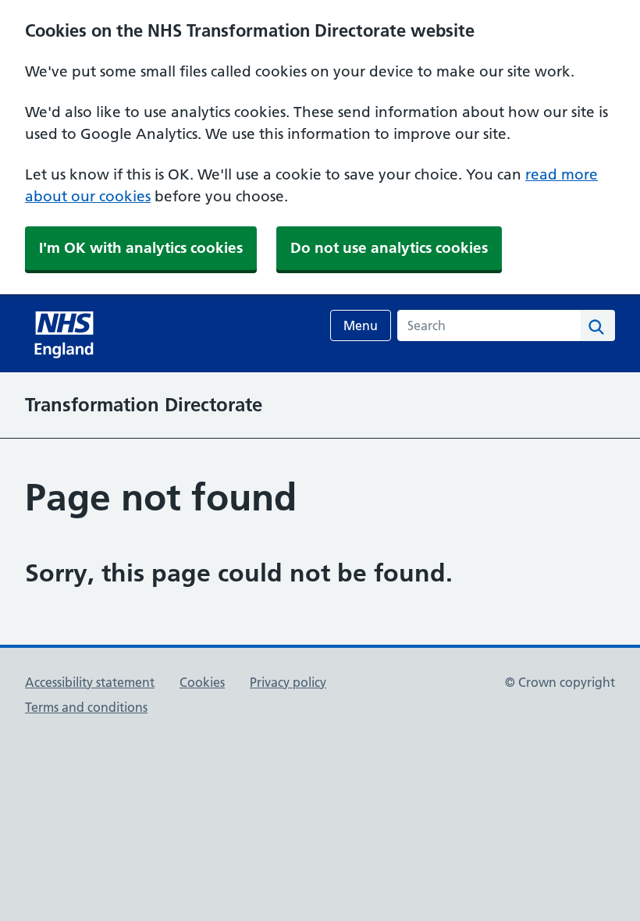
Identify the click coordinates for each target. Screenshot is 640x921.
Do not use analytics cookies (389, 248)
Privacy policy (288, 682)
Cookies (202, 682)
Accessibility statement (90, 682)
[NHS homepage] (65, 333)
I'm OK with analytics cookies (141, 248)
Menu (360, 325)
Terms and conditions (86, 707)
